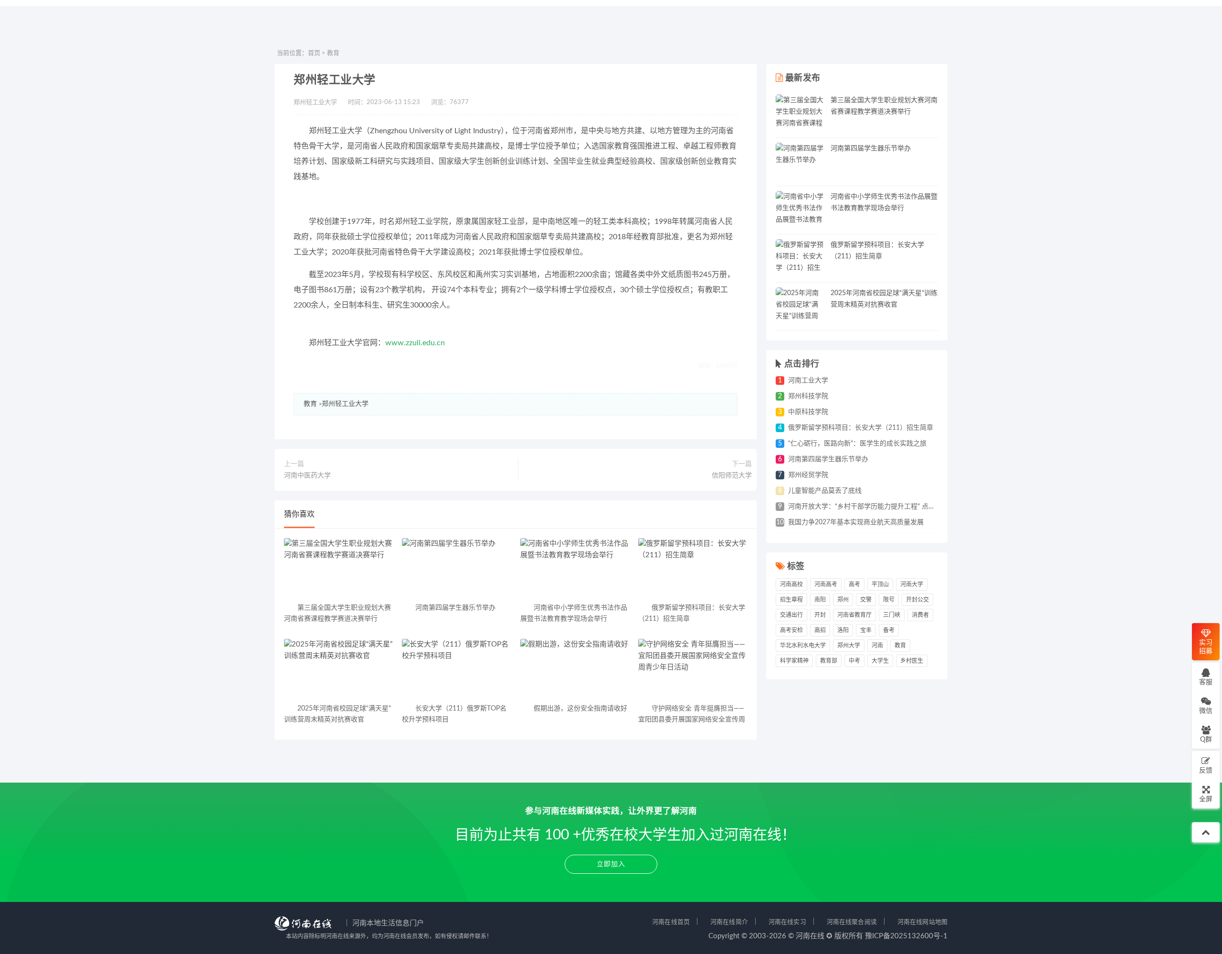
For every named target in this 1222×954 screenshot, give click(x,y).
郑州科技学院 (808, 396)
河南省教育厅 (854, 615)
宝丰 (866, 630)
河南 (877, 645)
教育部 (828, 661)
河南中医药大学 (307, 475)
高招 (820, 630)
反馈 (1205, 770)
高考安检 (791, 630)
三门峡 (891, 615)
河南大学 (911, 584)
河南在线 (810, 936)
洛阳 (843, 630)
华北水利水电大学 (803, 645)
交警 (866, 600)
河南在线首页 (671, 922)
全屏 (1205, 799)
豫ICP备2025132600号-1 (906, 936)
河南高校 (791, 584)
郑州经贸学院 (808, 475)
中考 (854, 661)
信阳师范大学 (732, 475)
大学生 (880, 661)
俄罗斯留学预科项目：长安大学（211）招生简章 (860, 427)
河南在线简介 (729, 922)
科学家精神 (794, 661)
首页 (314, 53)
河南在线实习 (787, 922)
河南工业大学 (808, 380)
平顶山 (880, 584)
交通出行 (791, 615)
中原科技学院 (808, 412)
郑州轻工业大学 (345, 404)
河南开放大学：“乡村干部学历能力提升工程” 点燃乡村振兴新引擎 (885, 506)
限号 (889, 600)
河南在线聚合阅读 (852, 922)
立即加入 (611, 864)
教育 (333, 53)
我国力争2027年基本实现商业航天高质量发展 (856, 522)
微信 (1205, 711)
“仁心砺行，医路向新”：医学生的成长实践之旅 (857, 443)
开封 (820, 615)
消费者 (920, 615)
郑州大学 (848, 645)
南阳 (820, 600)
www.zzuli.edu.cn (415, 343)
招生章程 (791, 600)
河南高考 (825, 584)
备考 (889, 630)
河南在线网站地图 (922, 922)
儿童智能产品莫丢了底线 (825, 491)
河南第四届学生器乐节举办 (871, 148)
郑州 (843, 600)
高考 (854, 584)
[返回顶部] (1206, 832)
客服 (1205, 682)
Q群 (1206, 739)
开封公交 (917, 600)
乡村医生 (911, 661)
